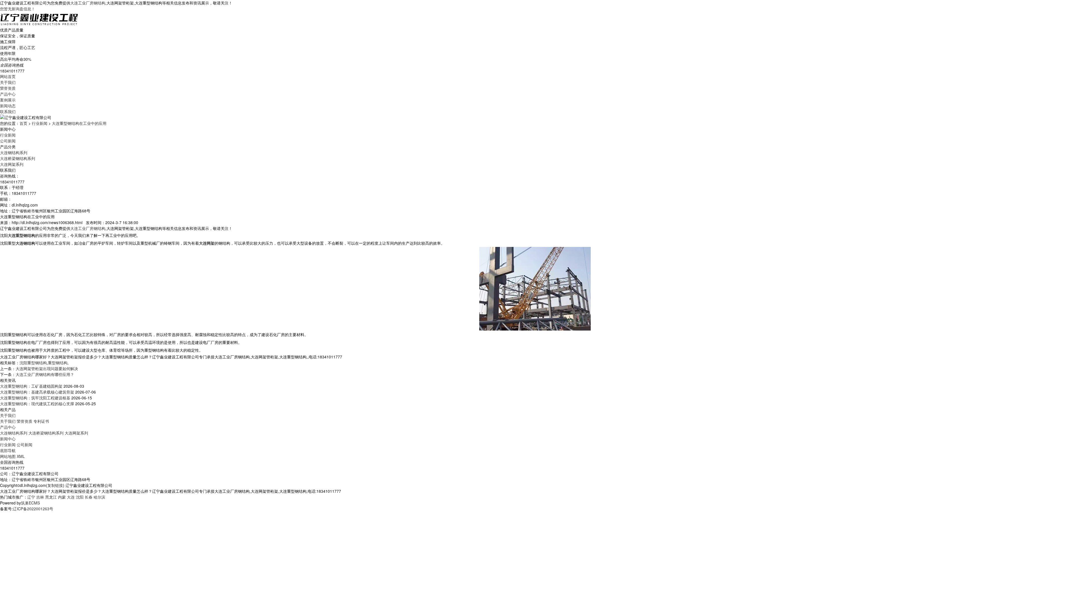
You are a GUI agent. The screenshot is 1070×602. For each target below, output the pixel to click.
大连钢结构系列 (13, 152)
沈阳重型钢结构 (33, 362)
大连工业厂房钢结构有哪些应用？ (45, 374)
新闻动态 (8, 105)
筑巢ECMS (30, 503)
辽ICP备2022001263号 (33, 508)
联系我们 (8, 111)
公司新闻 (8, 141)
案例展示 (8, 100)
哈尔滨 (99, 497)
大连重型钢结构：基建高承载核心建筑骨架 (37, 392)
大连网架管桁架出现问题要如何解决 (47, 368)
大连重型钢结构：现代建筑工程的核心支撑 (37, 403)
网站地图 (8, 456)
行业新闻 (39, 123)
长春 (89, 497)
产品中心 (8, 94)
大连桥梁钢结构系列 (17, 158)
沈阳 (80, 497)
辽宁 (31, 497)
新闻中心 (8, 438)
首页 (23, 123)
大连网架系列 (11, 164)
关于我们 (8, 82)
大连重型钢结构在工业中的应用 (79, 123)
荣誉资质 (8, 88)
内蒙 (62, 497)
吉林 (40, 497)
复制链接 (55, 485)
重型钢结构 (57, 362)
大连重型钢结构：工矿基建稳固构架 (31, 386)
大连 (71, 497)
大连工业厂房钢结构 (87, 3)
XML (21, 456)
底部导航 (8, 450)
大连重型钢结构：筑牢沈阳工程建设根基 (35, 397)
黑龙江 (51, 497)
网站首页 (8, 76)
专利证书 (41, 421)
